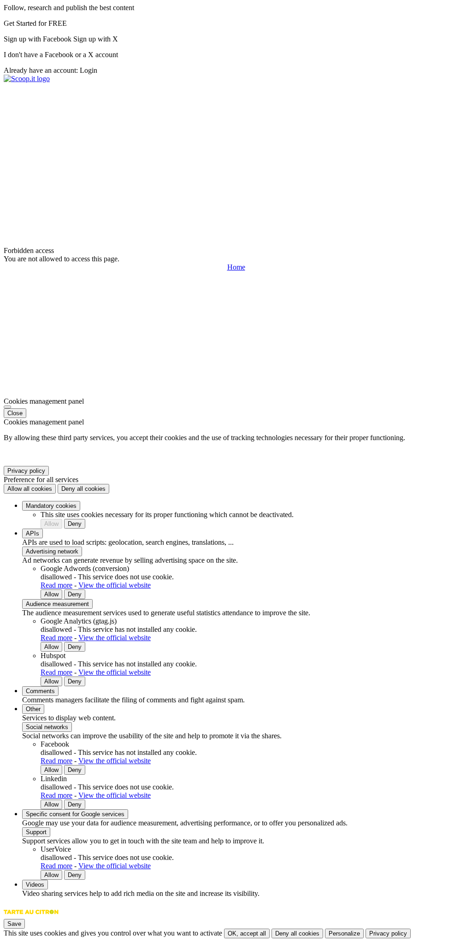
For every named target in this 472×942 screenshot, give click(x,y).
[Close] (7, 407)
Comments (40, 691)
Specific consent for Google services (75, 814)
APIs (32, 533)
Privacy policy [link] (26, 470)
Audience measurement (57, 604)
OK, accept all (247, 933)
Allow (51, 523)
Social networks (47, 727)
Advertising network (52, 551)
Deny (75, 523)
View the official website (114, 585)
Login (88, 70)
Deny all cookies (83, 488)
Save (14, 923)
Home (236, 267)
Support (36, 832)
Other (33, 709)
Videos (35, 884)
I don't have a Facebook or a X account (61, 55)
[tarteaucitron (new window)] (31, 916)
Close (15, 413)
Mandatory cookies (51, 505)
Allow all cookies (29, 488)
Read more (56, 585)
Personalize (344, 933)
